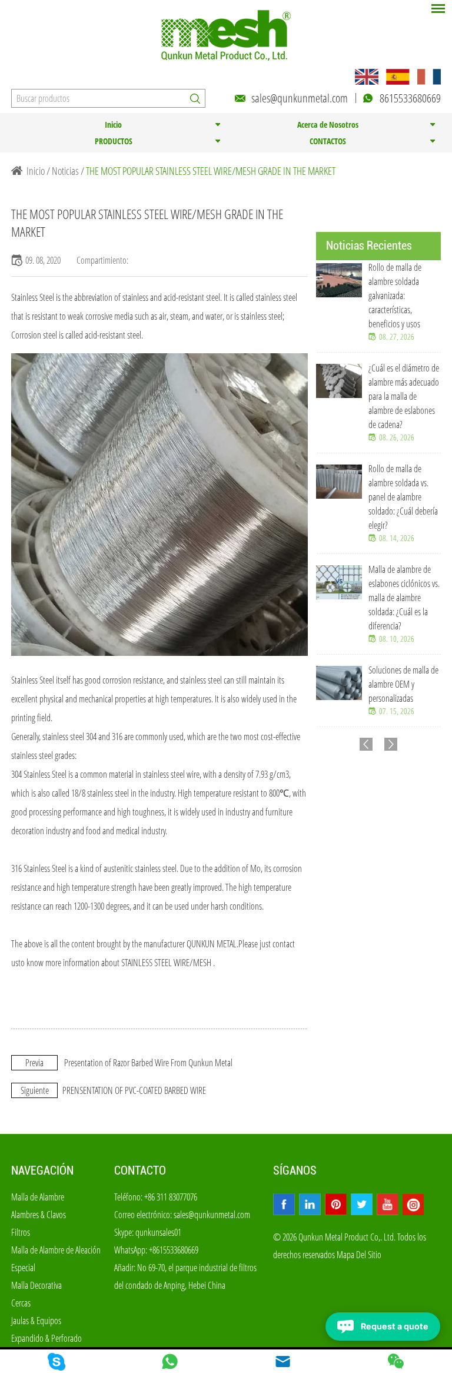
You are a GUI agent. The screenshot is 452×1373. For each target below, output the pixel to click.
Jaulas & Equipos (36, 1320)
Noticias (65, 171)
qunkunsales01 (158, 1232)
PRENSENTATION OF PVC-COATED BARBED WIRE (134, 1090)
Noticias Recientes (369, 245)
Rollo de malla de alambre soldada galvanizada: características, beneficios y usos (394, 295)
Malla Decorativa (36, 1285)
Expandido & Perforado (46, 1338)
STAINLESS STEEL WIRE (155, 962)
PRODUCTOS (113, 141)
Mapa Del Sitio (359, 1254)
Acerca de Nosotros (327, 124)
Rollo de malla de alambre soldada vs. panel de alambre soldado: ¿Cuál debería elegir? (403, 497)
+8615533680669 (173, 1249)
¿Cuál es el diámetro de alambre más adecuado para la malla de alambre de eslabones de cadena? (403, 396)
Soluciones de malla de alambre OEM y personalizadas (403, 684)
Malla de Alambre (37, 1196)
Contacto (140, 1170)
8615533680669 (410, 98)
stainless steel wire (171, 774)
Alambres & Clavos (38, 1214)
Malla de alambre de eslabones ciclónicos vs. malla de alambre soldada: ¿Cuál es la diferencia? (404, 597)
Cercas (21, 1302)
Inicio (113, 124)
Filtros (20, 1232)
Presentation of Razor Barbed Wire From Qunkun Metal (148, 1062)
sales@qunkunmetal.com (299, 98)
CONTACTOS (328, 141)
